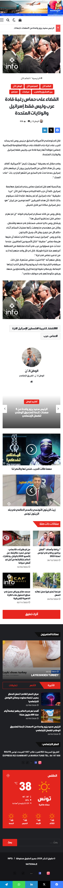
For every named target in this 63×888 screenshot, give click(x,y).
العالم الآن (25, 78)
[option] (31, 408)
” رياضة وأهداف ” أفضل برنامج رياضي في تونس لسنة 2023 (48, 553)
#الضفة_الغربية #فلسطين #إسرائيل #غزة (34, 328)
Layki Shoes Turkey (45, 675)
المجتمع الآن (32, 86)
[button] (31, 54)
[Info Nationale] (31, 8)
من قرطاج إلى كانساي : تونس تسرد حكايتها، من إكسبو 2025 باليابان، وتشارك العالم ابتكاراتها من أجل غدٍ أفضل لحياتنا (16, 556)
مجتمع (14, 92)
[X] (51, 130)
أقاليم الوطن (31, 402)
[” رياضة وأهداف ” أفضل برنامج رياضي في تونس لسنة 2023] (46, 538)
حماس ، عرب (49, 336)
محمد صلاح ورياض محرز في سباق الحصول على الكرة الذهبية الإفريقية (17, 595)
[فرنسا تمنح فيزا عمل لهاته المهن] (46, 580)
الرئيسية (36, 78)
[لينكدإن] (44, 130)
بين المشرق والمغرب (43, 92)
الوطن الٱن (34, 121)
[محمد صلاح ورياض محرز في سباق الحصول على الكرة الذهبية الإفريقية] (16, 580)
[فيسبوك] (57, 130)
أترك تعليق (31, 614)
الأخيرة (51, 685)
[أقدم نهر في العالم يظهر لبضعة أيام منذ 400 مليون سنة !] (50, 716)
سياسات (25, 92)
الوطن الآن (17, 86)
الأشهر (32, 685)
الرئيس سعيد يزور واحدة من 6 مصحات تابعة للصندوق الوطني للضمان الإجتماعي (31, 413)
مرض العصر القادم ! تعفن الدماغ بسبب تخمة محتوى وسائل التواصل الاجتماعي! (21, 698)
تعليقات (13, 685)
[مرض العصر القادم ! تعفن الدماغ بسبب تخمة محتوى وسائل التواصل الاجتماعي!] (50, 699)
